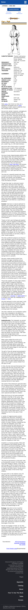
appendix (5, 6)
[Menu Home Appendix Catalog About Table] (25, 2)
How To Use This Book (15, 593)
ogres (6, 104)
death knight (21, 296)
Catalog (20, 585)
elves (11, 164)
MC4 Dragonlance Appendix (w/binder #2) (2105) (19, 543)
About (21, 589)
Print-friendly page (11, 548)
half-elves (16, 164)
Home (3, 2)
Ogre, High (12, 6)
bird (9, 299)
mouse (3, 299)
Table (21, 596)
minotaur (13, 296)
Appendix (20, 582)
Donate (20, 600)
